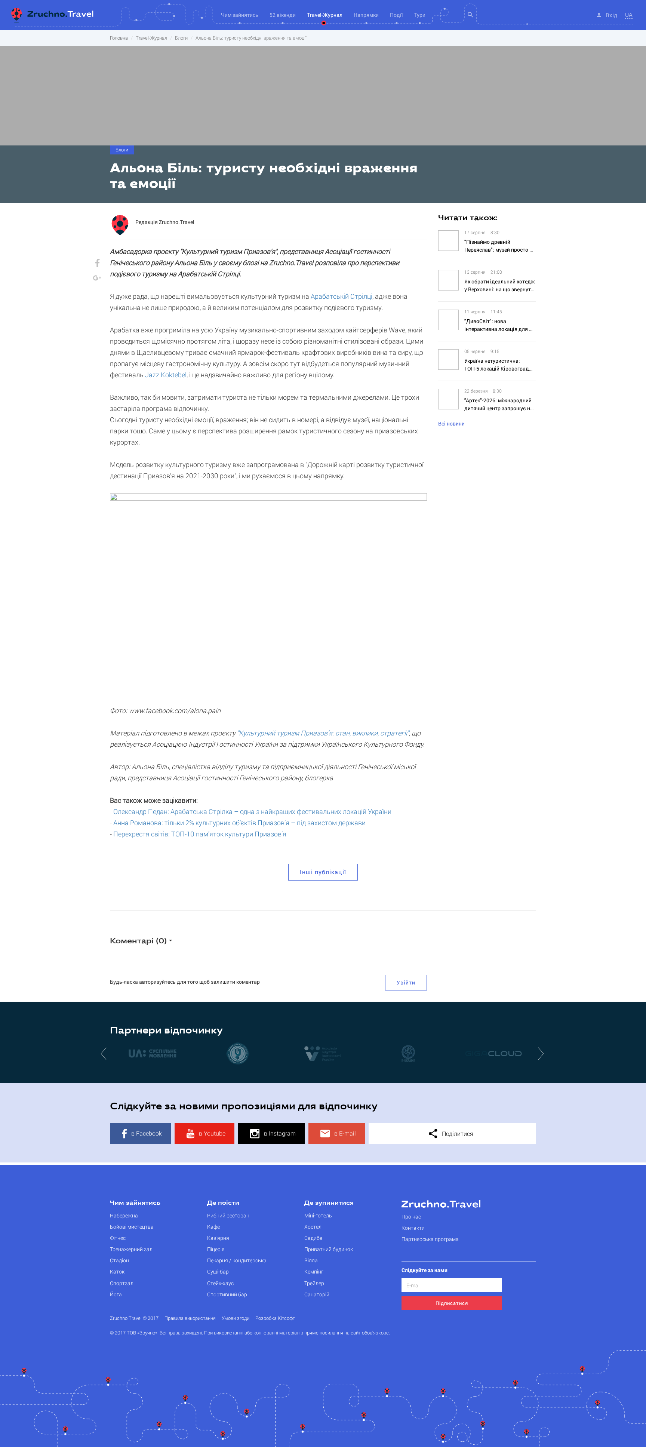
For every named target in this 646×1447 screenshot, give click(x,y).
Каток (117, 1271)
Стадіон (119, 1260)
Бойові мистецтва (132, 1226)
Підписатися (452, 1303)
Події (396, 14)
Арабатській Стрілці (341, 296)
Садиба (313, 1237)
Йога (116, 1294)
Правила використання (190, 1318)
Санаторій (316, 1294)
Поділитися (456, 1133)
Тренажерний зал (131, 1249)
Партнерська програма (430, 1238)
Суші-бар (218, 1271)
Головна (119, 37)
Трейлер (314, 1283)
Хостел (313, 1226)
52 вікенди (283, 14)
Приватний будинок (328, 1249)
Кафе (213, 1226)
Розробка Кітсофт (275, 1318)
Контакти (413, 1227)
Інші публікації (323, 872)
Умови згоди (235, 1318)
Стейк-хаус (220, 1283)
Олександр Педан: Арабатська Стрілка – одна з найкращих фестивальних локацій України (252, 811)
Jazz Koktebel (166, 374)
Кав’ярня (218, 1237)
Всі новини (451, 423)
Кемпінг (313, 1271)
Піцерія (216, 1249)
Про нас (411, 1216)
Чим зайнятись (135, 1203)
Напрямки (366, 14)
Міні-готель (318, 1215)
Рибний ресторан (228, 1215)
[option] (175, 1053)
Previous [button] (104, 1053)
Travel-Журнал (324, 14)
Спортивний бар (227, 1294)
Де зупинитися (329, 1203)
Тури (419, 14)
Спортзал (121, 1283)
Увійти (406, 982)
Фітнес (118, 1237)
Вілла (311, 1260)
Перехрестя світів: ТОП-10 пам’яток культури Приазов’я (199, 833)
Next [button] (541, 1053)
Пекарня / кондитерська (237, 1260)
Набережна (124, 1215)
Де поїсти (223, 1203)
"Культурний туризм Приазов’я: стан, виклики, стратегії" (323, 732)
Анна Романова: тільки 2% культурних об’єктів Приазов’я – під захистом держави (239, 822)
